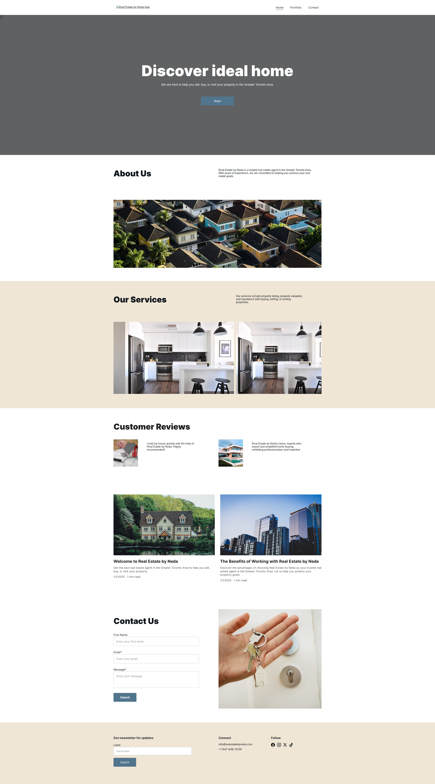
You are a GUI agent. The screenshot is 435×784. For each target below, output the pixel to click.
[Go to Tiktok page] (291, 745)
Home (279, 7)
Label (117, 745)
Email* (118, 652)
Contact (313, 7)
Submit (125, 697)
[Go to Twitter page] (285, 745)
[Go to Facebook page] (273, 745)
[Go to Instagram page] (279, 745)
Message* (120, 669)
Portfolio (296, 7)
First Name (120, 635)
